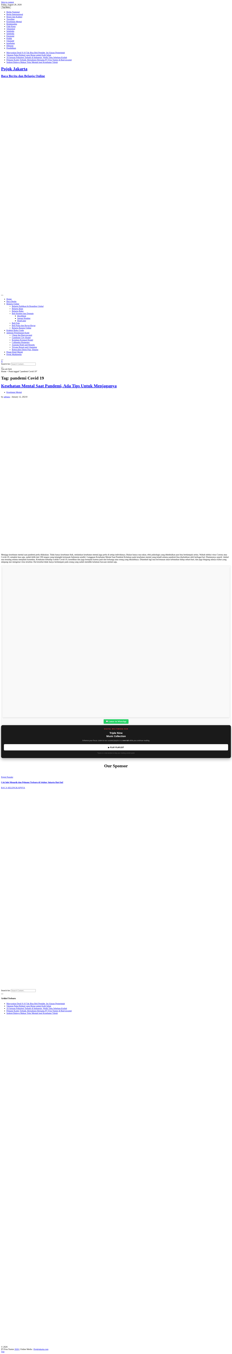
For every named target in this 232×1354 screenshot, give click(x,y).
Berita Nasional (13, 12)
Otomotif (10, 41)
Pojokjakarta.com (41, 1349)
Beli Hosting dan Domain (23, 313)
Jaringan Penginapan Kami (17, 333)
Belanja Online (12, 304)
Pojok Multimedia (14, 354)
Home (9, 299)
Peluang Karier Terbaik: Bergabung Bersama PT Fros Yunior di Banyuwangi (39, 60)
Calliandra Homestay (21, 342)
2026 (17, 1349)
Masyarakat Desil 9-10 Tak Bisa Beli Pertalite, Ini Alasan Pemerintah (35, 53)
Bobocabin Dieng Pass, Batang (25, 349)
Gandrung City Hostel (21, 337)
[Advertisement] (81, 101)
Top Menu (6, 7)
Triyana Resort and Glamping (24, 347)
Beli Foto (16, 323)
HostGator (21, 321)
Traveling (10, 19)
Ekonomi (10, 36)
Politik (9, 38)
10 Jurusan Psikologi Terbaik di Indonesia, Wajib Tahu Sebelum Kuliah (36, 57)
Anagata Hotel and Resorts (23, 345)
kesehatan (10, 43)
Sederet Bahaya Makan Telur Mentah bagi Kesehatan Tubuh (32, 62)
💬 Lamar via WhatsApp (116, 721)
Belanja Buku (17, 311)
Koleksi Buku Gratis (15, 330)
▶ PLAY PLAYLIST (116, 747)
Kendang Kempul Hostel (22, 340)
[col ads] (116, 948)
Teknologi (10, 29)
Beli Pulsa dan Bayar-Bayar (23, 325)
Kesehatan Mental (14, 21)
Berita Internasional (14, 14)
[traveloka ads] (116, 1344)
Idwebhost (21, 316)
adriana (7, 397)
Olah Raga (11, 26)
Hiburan (9, 46)
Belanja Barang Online (21, 328)
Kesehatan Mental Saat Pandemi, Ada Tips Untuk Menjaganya (59, 385)
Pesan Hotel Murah (14, 352)
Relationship (11, 24)
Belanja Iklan (17, 309)
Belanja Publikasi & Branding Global (28, 306)
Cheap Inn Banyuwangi (22, 335)
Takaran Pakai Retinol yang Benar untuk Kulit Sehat (28, 55)
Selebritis (10, 31)
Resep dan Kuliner (14, 17)
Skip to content (7, 2)
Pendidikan (11, 48)
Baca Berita (11, 301)
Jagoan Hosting (23, 318)
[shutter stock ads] (116, 292)
